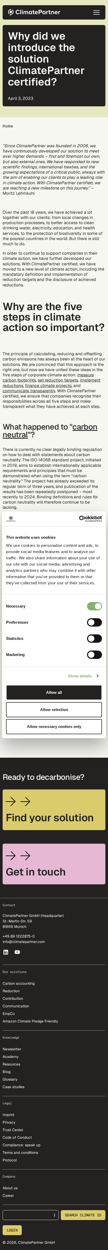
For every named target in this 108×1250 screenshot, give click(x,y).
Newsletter (12, 1049)
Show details (80, 676)
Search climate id (83, 1215)
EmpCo (9, 1013)
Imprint (8, 1114)
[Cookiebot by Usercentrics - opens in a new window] (79, 519)
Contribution (13, 998)
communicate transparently (29, 391)
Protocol (10, 1160)
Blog (6, 1071)
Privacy (9, 1122)
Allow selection (54, 709)
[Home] (36, 12)
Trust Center (13, 1130)
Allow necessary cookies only (54, 726)
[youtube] (17, 952)
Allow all (54, 692)
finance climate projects (48, 385)
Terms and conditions (20, 1152)
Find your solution (50, 817)
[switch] (94, 622)
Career (8, 1195)
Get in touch (36, 872)
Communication (16, 1006)
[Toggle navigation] (96, 12)
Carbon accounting (19, 983)
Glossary (10, 1079)
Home (8, 126)
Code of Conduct (17, 1137)
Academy (11, 1056)
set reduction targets (58, 380)
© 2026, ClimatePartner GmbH (29, 1242)
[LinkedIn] (6, 952)
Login (12, 1230)
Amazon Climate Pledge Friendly (30, 1021)
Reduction (11, 991)
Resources (11, 1064)
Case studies (13, 1086)
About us (10, 1188)
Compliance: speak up (21, 1145)
